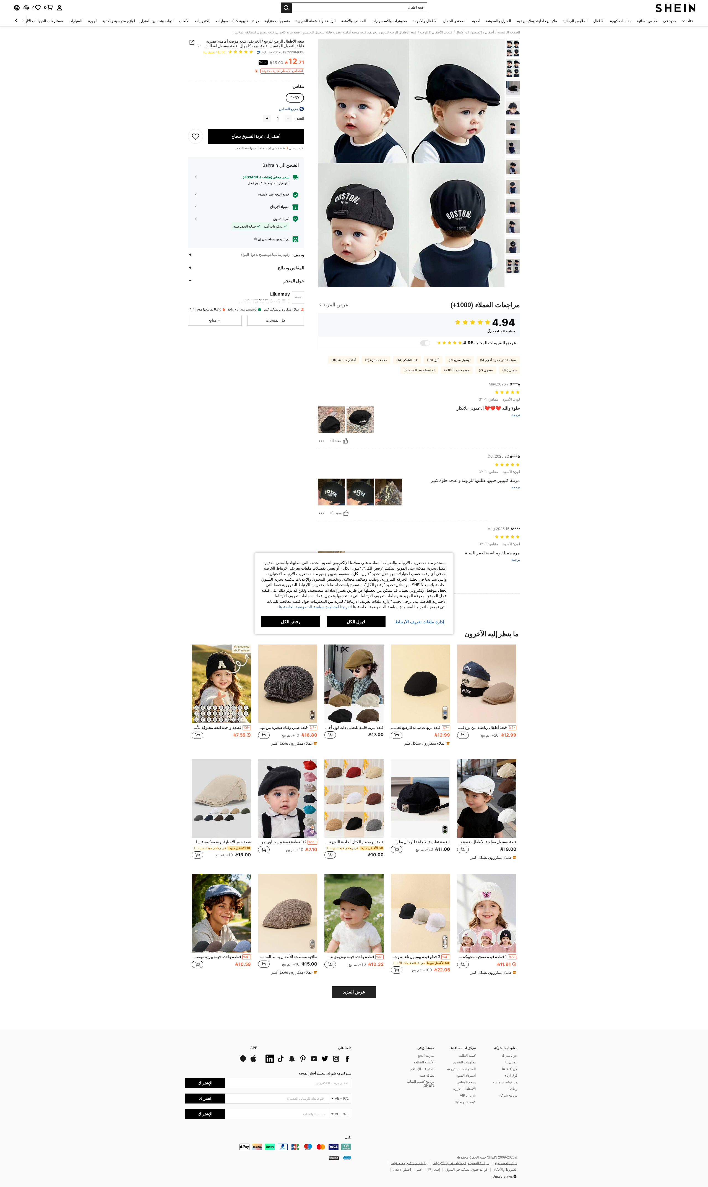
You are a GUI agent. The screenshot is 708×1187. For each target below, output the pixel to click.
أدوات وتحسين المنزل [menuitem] (157, 21)
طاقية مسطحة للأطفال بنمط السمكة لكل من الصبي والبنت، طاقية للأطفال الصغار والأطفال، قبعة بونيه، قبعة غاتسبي (287, 956)
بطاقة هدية (427, 1076)
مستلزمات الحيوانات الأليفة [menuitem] (42, 21)
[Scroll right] (16, 20)
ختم (419, 1170)
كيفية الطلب (467, 1056)
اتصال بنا (511, 1062)
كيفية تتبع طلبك (465, 1102)
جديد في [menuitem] (669, 21)
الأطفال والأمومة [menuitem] (425, 21)
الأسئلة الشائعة (424, 1062)
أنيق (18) (433, 360)
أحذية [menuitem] (476, 21)
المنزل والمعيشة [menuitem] (498, 21)
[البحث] (286, 7)
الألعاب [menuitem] (184, 21)
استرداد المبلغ (466, 1076)
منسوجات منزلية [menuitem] (277, 21)
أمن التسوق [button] (281, 219)
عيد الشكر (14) (407, 360)
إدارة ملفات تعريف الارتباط (409, 1163)
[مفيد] (345, 441)
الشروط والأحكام (505, 1170)
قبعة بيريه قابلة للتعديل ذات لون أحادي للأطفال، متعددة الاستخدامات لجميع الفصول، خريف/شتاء (354, 727)
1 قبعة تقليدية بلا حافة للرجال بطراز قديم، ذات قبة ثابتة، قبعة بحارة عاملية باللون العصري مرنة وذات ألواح (420, 842)
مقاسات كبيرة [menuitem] (620, 21)
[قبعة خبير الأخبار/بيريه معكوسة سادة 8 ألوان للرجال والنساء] (221, 798)
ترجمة (516, 415)
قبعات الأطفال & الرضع (436, 32)
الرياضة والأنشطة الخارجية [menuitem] (316, 21)
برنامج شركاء (508, 1095)
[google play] (243, 1061)
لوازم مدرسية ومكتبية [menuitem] (118, 21)
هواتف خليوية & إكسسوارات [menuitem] (237, 21)
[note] (426, 743)
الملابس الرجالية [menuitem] (575, 21)
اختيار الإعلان (402, 1170)
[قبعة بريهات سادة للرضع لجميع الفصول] (420, 684)
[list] (307, 1059)
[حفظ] (195, 136)
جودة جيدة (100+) (456, 370)
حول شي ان (509, 1056)
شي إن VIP (468, 1095)
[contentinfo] (268, 1147)
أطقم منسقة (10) (343, 360)
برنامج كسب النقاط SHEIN (420, 1083)
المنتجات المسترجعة (461, 1069)
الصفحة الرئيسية (508, 32)
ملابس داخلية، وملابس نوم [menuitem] (537, 21)
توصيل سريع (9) (459, 360)
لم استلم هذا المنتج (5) (419, 370)
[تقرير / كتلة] (321, 441)
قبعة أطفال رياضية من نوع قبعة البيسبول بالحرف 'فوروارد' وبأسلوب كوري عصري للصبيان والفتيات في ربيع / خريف (486, 727)
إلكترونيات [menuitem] (202, 21)
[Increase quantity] (267, 118)
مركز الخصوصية (506, 1163)
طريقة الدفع (426, 1056)
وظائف (512, 1089)
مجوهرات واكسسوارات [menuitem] (389, 21)
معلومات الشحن (464, 1062)
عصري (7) (486, 370)
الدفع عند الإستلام (422, 1069)
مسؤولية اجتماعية (505, 1082)
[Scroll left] (23, 20)
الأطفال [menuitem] (599, 21)
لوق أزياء (511, 1076)
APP (253, 1048)
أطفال (489, 32)
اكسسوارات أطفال (468, 32)
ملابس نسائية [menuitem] (647, 21)
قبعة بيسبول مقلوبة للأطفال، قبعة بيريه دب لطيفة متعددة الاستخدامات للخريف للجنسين (486, 842)
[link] (48, 7)
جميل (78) (509, 370)
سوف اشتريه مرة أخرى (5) (498, 360)
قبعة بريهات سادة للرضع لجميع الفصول (420, 727)
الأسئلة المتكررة (464, 1089)
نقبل (348, 1137)
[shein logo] (675, 7)
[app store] (253, 1061)
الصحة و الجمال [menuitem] (455, 21)
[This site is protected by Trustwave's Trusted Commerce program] (347, 1158)
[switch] (425, 343)
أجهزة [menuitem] (92, 21)
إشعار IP (434, 1170)
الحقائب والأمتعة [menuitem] (353, 21)
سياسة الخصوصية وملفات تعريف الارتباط (461, 1163)
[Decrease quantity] (288, 118)
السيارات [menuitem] (75, 21)
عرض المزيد (354, 992)
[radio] (295, 98)
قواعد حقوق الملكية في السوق (467, 1170)
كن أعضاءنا (509, 1069)
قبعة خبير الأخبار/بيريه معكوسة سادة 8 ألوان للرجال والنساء (221, 842)
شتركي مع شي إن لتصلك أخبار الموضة (324, 1073)
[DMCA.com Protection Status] (334, 1158)
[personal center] (59, 7)
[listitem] (487, 697)
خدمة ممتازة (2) (376, 360)
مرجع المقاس (466, 1082)
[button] (26, 7)
